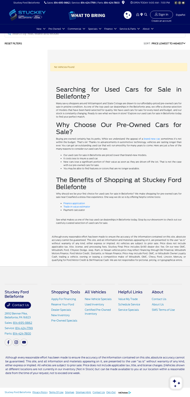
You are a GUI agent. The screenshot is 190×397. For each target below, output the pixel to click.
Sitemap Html (83, 392)
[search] (145, 15)
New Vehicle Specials (98, 299)
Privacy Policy (40, 392)
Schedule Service (129, 304)
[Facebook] (176, 2)
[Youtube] (183, 2)
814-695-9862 (62, 2)
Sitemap (69, 392)
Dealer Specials (61, 309)
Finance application (74, 203)
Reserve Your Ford (62, 304)
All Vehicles (95, 292)
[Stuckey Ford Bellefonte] (36, 14)
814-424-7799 (88, 2)
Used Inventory (94, 304)
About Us (158, 304)
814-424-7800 (112, 2)
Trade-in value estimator (76, 206)
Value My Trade (128, 299)
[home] (138, 15)
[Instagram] (179, 2)
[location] (123, 3)
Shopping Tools (65, 292)
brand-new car (152, 138)
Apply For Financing (63, 299)
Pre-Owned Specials (64, 320)
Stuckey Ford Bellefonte (18, 392)
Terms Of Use (56, 392)
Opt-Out (111, 392)
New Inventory (60, 315)
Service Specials (128, 309)
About (157, 292)
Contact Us (20, 305)
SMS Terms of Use (163, 309)
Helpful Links (130, 292)
